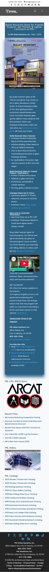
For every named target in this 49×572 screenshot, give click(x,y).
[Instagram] (18, 5)
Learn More (21, 313)
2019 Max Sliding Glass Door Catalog (21, 494)
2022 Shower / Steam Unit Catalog (20, 483)
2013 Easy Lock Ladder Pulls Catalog (20, 512)
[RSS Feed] (39, 5)
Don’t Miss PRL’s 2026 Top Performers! (21, 434)
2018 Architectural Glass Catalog (19, 498)
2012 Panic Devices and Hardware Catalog (23, 516)
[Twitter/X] (15, 5)
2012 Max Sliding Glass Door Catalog (21, 523)
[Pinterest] (25, 5)
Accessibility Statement (24, 565)
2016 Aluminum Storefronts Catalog (20, 505)
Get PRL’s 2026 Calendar (15, 438)
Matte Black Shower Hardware (24, 362)
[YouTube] (29, 5)
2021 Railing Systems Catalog (18, 487)
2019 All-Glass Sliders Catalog (18, 490)
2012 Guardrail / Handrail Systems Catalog (23, 520)
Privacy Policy (29, 563)
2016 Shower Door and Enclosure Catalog (23, 501)
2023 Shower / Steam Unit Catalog (20, 479)
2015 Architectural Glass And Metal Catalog (24, 509)
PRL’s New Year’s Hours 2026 (17, 441)
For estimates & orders (20, 339)
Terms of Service (14, 563)
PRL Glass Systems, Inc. (20, 34)
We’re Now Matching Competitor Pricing (22, 417)
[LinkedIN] (35, 5)
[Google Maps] (22, 5)
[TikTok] (32, 5)
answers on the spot (25, 251)
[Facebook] (11, 5)
